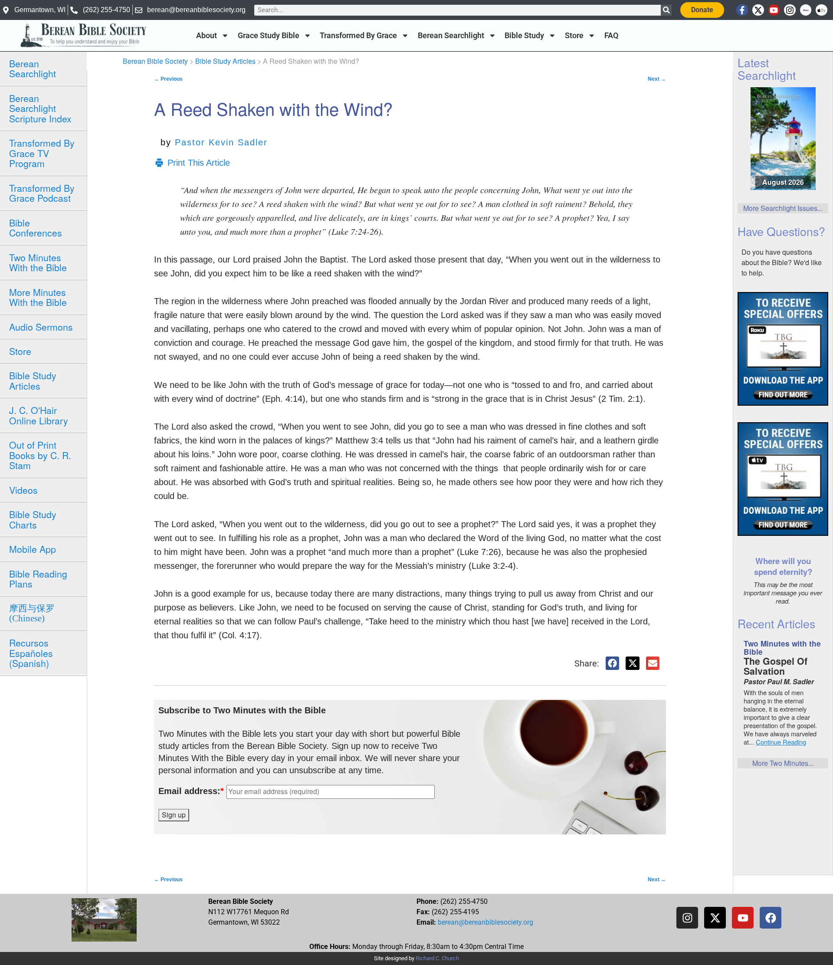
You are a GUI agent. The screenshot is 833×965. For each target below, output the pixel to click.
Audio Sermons (41, 326)
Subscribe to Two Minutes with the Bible (242, 710)
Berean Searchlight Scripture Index (40, 108)
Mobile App (32, 548)
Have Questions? (781, 231)
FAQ (611, 35)
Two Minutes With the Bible (38, 262)
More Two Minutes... (782, 763)
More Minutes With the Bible (38, 297)
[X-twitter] (758, 10)
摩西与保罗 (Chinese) (32, 613)
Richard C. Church (437, 958)
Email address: (191, 791)
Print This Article (198, 162)
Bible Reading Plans (38, 578)
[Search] (666, 10)
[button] (613, 663)
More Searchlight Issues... (783, 208)
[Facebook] (770, 918)
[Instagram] (790, 10)
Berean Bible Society (155, 61)
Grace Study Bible (268, 35)
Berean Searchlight (451, 35)
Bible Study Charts (32, 519)
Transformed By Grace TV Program (42, 153)
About (206, 35)
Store (574, 35)
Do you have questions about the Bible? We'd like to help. (781, 262)
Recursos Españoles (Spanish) (31, 653)
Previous (168, 79)
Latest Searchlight (767, 68)
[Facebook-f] (742, 10)
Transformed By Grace (358, 35)
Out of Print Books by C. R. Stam (40, 455)
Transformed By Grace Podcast (42, 192)
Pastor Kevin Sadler (221, 142)
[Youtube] (774, 10)
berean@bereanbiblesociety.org (485, 922)
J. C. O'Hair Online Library (38, 415)
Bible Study (524, 35)
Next (657, 79)
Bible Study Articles (32, 380)
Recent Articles (776, 623)
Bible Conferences (35, 227)
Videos (23, 489)
